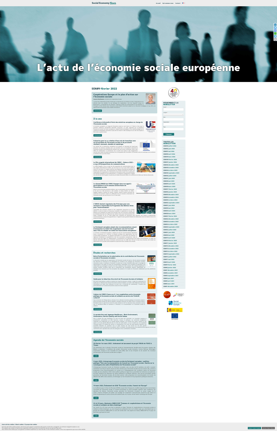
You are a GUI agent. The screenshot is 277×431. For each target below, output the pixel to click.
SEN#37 (170, 189)
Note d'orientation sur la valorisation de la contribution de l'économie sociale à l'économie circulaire (118, 257)
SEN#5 (170, 275)
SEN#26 (170, 219)
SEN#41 (169, 178)
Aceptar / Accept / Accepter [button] (254, 428)
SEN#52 (169, 148)
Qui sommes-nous (167, 3)
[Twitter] (275, 27)
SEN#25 (170, 221)
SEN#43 (171, 173)
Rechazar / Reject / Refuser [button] (268, 428)
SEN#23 (171, 227)
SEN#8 (169, 267)
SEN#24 (170, 224)
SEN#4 (168, 278)
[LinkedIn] (275, 24)
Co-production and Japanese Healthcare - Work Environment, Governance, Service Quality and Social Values (115, 315)
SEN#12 (169, 257)
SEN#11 (168, 259)
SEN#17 (170, 243)
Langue (165, 112)
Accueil (158, 3)
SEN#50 (169, 154)
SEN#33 (170, 200)
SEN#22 (169, 230)
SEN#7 (170, 270)
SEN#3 (168, 281)
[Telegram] (275, 36)
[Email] (275, 39)
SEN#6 (170, 273)
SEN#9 (169, 265)
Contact (177, 3)
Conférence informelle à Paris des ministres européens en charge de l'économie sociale (118, 123)
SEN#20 (168, 235)
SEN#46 (170, 165)
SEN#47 (170, 162)
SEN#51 (168, 151)
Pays (164, 127)
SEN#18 (170, 240)
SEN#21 (169, 232)
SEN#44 (170, 170)
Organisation (166, 122)
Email (165, 107)
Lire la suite (97, 111)
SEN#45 (170, 167)
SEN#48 (170, 159)
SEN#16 (170, 246)
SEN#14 (170, 251)
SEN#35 (170, 194)
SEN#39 (169, 184)
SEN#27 (170, 216)
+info (95, 356)
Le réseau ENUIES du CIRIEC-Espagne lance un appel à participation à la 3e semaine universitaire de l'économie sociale (112, 185)
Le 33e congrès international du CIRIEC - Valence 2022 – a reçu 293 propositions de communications (113, 163)
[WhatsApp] (275, 33)
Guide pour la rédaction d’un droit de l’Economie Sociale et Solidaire (118, 279)
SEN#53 (169, 146)
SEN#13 (171, 254)
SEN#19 (169, 238)
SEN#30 (168, 208)
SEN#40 (168, 181)
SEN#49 (169, 157)
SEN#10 (169, 262)
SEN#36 (170, 192)
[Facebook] (275, 30)
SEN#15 (170, 248)
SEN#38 (169, 186)
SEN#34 (170, 197)
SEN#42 (169, 175)
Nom (164, 117)
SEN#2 (168, 284)
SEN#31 (169, 205)
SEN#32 (171, 203)
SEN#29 (169, 211)
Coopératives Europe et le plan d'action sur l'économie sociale (115, 95)
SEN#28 (169, 213)
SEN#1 (170, 286)
